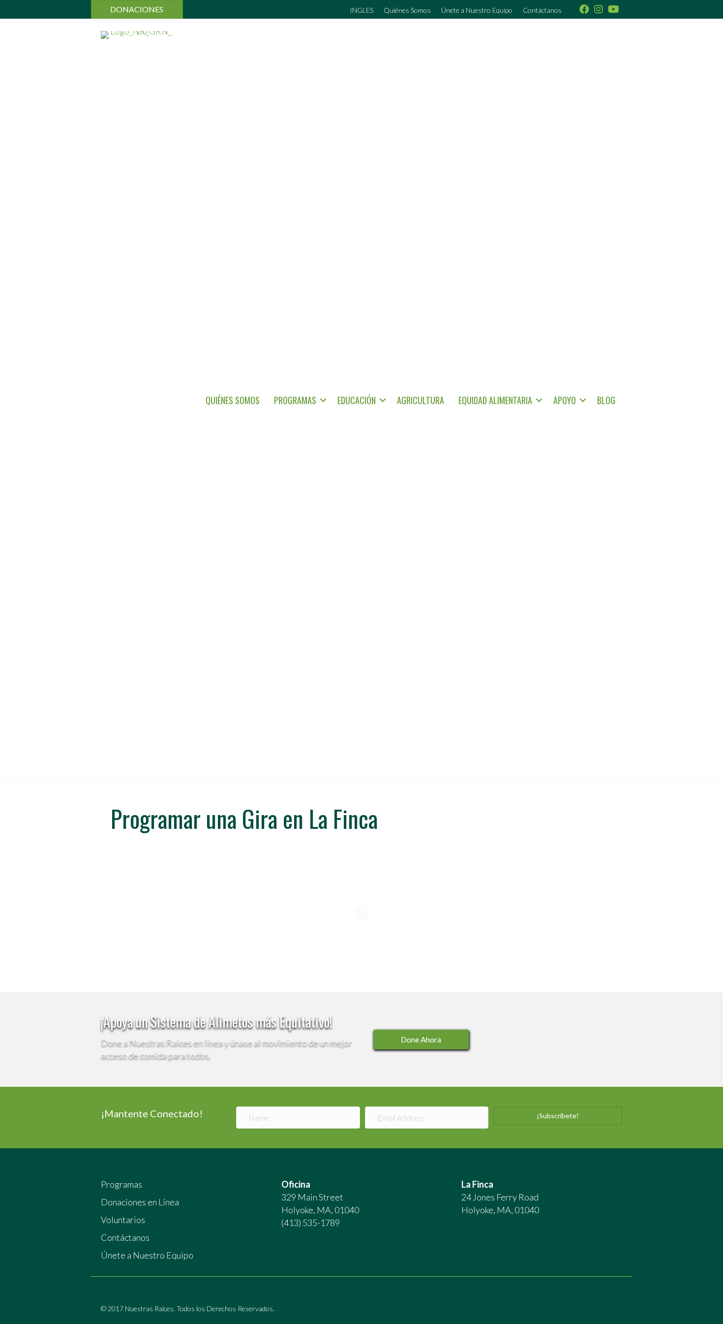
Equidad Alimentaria (495, 400)
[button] (323, 400)
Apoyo (564, 400)
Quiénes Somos (407, 10)
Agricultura (420, 400)
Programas (295, 400)
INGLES (361, 10)
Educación (356, 400)
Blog (606, 400)
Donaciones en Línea (140, 1202)
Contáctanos (542, 10)
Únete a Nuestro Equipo (476, 10)
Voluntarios (123, 1219)
